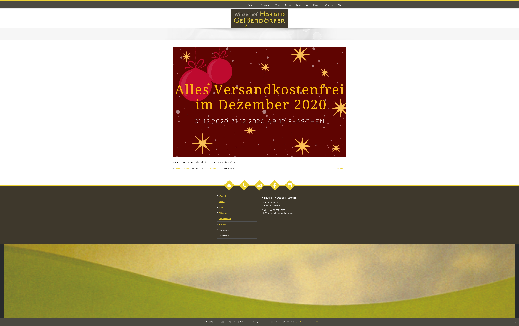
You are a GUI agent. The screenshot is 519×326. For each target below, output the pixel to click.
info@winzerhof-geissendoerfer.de (277, 213)
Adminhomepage (182, 168)
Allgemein (212, 168)
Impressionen (225, 218)
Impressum (224, 230)
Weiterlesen (341, 168)
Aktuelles (223, 213)
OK (297, 322)
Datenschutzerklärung (309, 322)
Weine (222, 201)
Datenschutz (224, 235)
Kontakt (222, 224)
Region (222, 207)
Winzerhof (223, 196)
